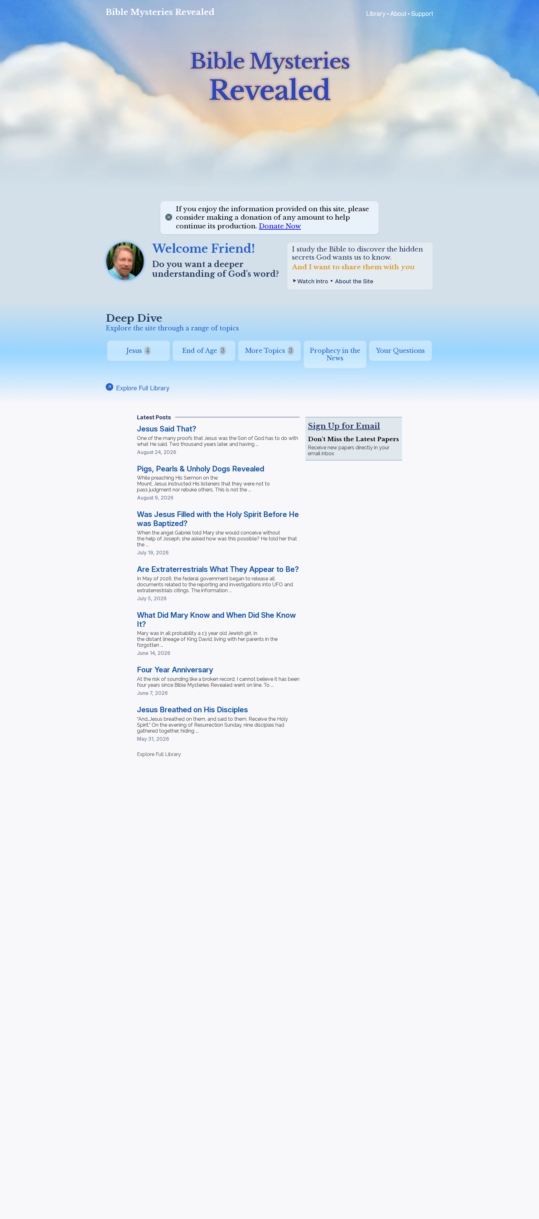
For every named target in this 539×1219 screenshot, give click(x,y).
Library (376, 13)
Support (422, 13)
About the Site (354, 281)
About (398, 13)
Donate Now (280, 226)
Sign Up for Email (344, 426)
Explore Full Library (159, 754)
